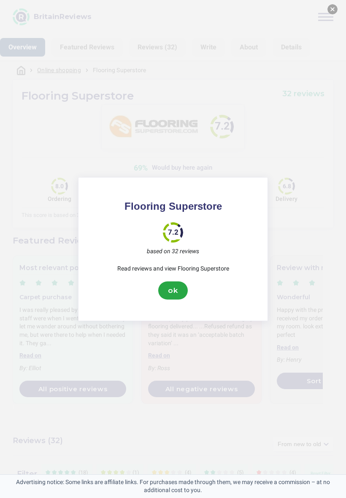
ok (173, 290)
